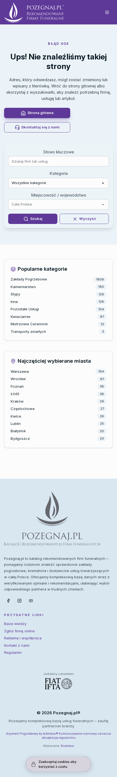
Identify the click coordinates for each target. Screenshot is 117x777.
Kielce (16, 416)
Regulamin (13, 652)
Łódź (15, 393)
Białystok (18, 431)
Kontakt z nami (16, 645)
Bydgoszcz (20, 438)
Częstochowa (23, 408)
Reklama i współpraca (23, 638)
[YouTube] (31, 600)
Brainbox (67, 746)
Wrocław (18, 379)
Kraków (17, 401)
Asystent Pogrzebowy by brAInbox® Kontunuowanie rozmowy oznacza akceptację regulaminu (58, 736)
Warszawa (20, 371)
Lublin (16, 423)
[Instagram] (20, 600)
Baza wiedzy (15, 623)
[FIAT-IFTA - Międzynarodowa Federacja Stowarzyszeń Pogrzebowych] (58, 683)
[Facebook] (8, 600)
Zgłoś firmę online (19, 631)
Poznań (17, 386)
